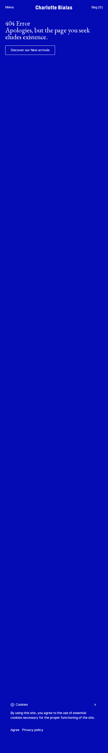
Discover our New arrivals (30, 50)
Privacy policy (32, 730)
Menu (9, 7)
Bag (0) (97, 7)
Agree (14, 730)
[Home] (54, 7)
